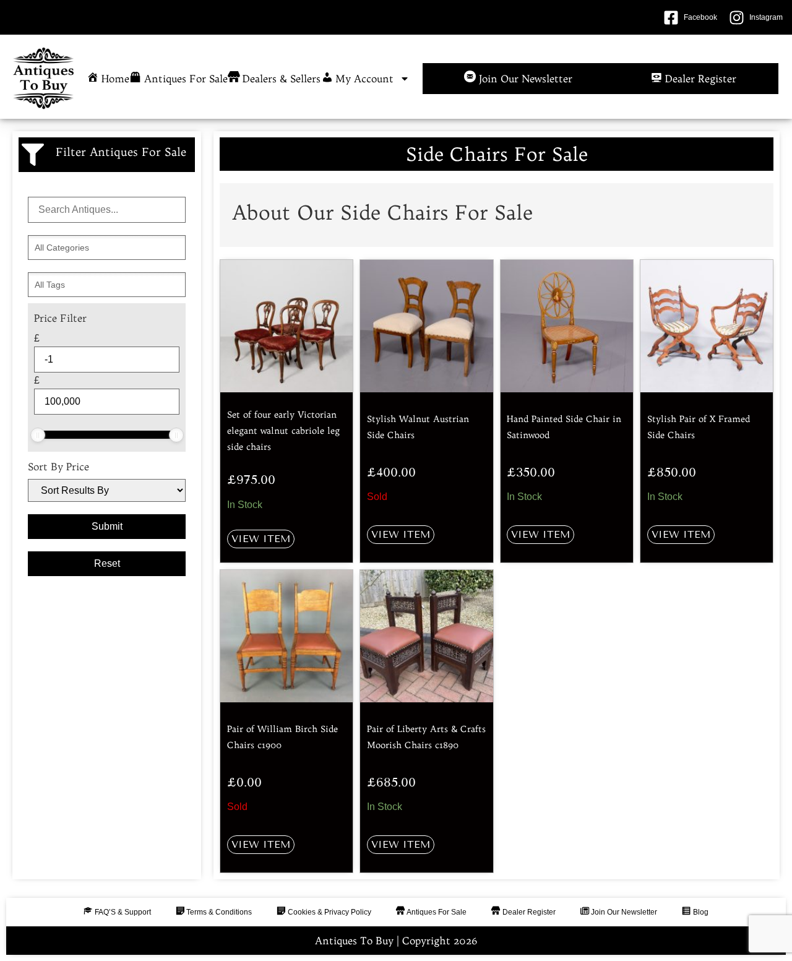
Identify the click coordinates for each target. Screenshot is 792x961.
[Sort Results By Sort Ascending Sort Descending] (107, 490)
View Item (260, 539)
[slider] (37, 435)
